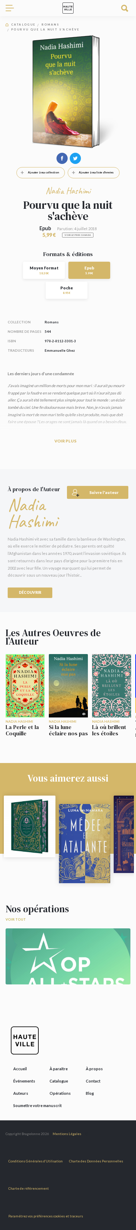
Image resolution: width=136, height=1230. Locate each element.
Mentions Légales (67, 1134)
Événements (24, 1081)
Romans (50, 24)
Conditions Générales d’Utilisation (35, 1161)
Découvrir (30, 592)
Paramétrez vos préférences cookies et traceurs (45, 1216)
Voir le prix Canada (78, 235)
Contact (93, 1081)
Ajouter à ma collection (43, 172)
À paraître (59, 1068)
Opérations (60, 1093)
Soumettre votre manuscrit (37, 1105)
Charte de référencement (28, 1188)
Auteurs (20, 1093)
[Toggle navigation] (13, 8)
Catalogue (23, 24)
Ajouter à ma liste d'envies (96, 172)
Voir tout (16, 919)
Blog (90, 1093)
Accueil (20, 1068)
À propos (94, 1068)
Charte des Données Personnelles (96, 1161)
